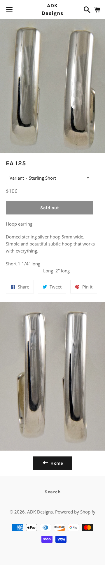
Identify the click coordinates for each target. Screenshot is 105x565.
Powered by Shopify (75, 512)
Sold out (49, 207)
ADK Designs (52, 9)
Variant (17, 178)
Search (53, 491)
